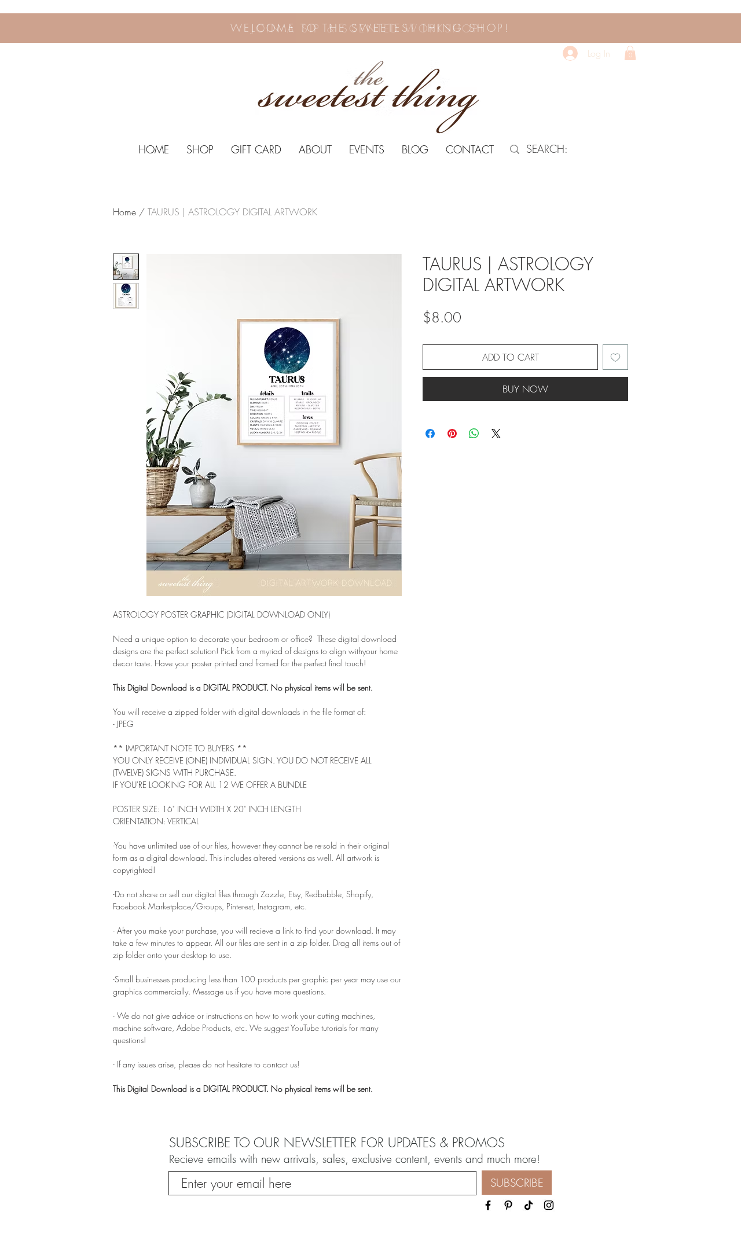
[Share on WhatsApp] (474, 434)
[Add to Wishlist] (615, 357)
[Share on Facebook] (430, 434)
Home (124, 211)
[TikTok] (528, 1205)
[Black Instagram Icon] (548, 1205)
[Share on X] (496, 434)
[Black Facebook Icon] (488, 1205)
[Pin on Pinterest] (452, 434)
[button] (630, 53)
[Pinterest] (508, 1205)
